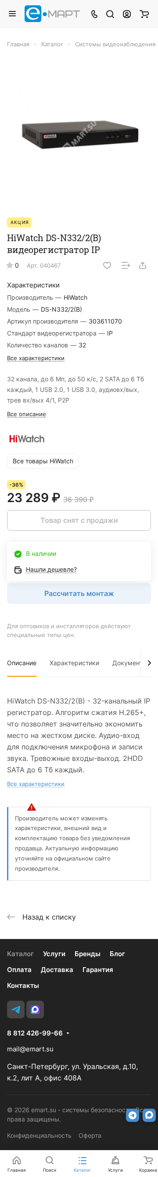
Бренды (88, 954)
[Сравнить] (126, 265)
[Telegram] (16, 1009)
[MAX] (35, 1009)
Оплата (19, 969)
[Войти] (127, 13)
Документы (129, 663)
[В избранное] (107, 265)
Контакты (23, 985)
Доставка (57, 969)
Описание (21, 663)
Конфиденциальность (39, 1135)
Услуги (54, 954)
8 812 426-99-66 (35, 1033)
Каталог (20, 954)
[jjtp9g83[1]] (79, 137)
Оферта (90, 1135)
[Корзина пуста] (144, 13)
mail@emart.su (30, 1049)
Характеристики (74, 663)
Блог (117, 954)
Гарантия (98, 969)
